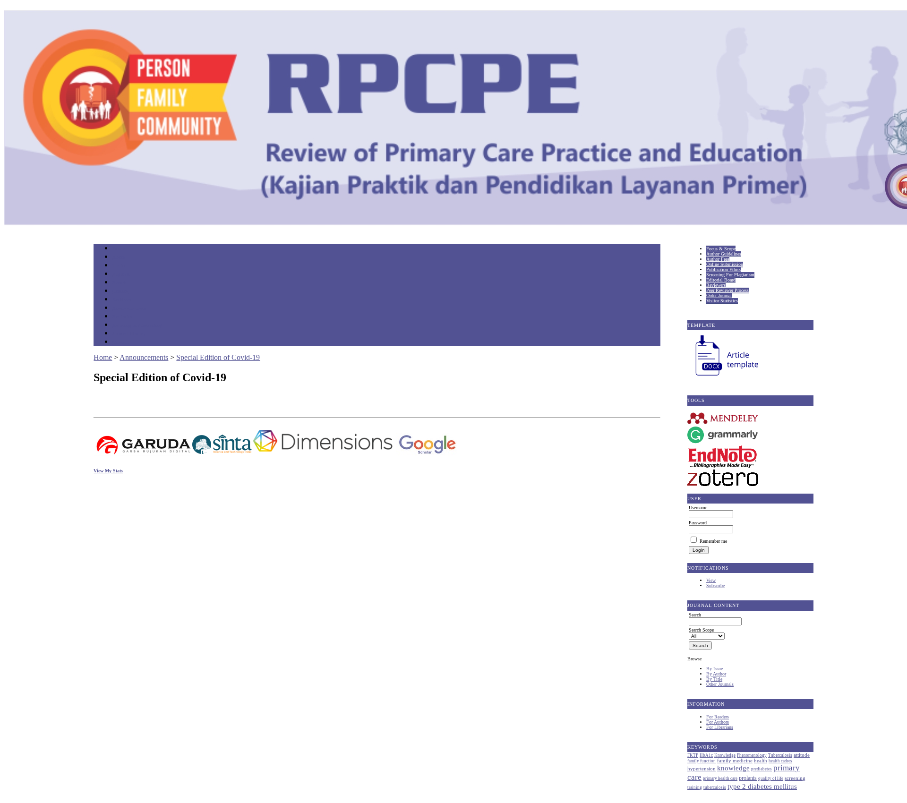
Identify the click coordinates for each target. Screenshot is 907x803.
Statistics (122, 316)
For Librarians (719, 727)
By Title (714, 679)
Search (119, 282)
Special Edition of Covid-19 (218, 357)
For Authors (717, 722)
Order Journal (719, 295)
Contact (120, 342)
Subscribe (715, 585)
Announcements (129, 308)
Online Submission (724, 264)
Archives (121, 299)
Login (118, 265)
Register (121, 274)
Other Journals (720, 684)
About (119, 257)
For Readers (717, 716)
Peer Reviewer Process (727, 290)
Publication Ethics (723, 269)
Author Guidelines (723, 253)
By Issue (714, 668)
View (711, 580)
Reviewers (716, 285)
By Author (716, 673)
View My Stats (108, 470)
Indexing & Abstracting (137, 325)
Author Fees (717, 259)
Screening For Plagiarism (730, 274)
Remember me (713, 541)
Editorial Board (721, 279)
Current (120, 291)
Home (118, 248)
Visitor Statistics (722, 300)
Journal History (128, 333)
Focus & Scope (721, 248)
